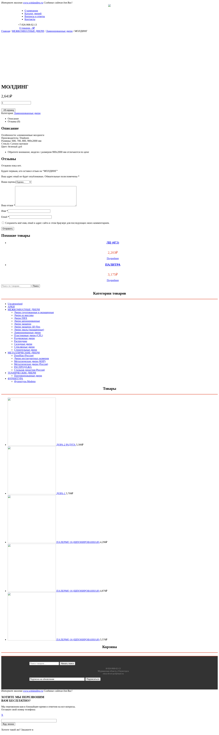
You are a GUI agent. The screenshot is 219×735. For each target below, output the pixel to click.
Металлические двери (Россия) (31, 364)
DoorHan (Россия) (24, 355)
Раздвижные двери (24, 338)
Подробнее (113, 258)
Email (5, 216)
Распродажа (20, 341)
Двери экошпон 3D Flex (27, 326)
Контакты (30, 19)
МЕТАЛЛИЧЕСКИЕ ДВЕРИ (24, 352)
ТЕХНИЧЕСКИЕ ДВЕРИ (22, 372)
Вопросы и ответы (35, 16)
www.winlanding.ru (33, 2)
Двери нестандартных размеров (31, 358)
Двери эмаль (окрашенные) (29, 329)
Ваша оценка (8, 182)
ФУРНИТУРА (15, 378)
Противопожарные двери (28, 375)
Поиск (36, 286)
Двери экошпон (22, 324)
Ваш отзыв (8, 205)
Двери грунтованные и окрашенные (34, 312)
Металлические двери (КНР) (30, 361)
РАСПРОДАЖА (23, 367)
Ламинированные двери (59, 31)
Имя (4, 211)
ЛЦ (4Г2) (112, 242)
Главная (5, 31)
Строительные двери (25, 349)
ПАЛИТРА (112, 264)
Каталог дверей (33, 13)
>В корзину (8, 110)
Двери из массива (24, 315)
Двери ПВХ (20, 318)
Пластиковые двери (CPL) (28, 335)
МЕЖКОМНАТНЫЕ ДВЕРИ (28, 31)
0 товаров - (27, 28)
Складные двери (23, 344)
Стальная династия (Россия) (29, 370)
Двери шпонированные (27, 321)
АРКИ (11, 306)
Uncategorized (15, 303)
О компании (31, 10)
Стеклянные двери (24, 347)
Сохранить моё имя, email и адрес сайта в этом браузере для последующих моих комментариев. (57, 223)
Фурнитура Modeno (25, 381)
